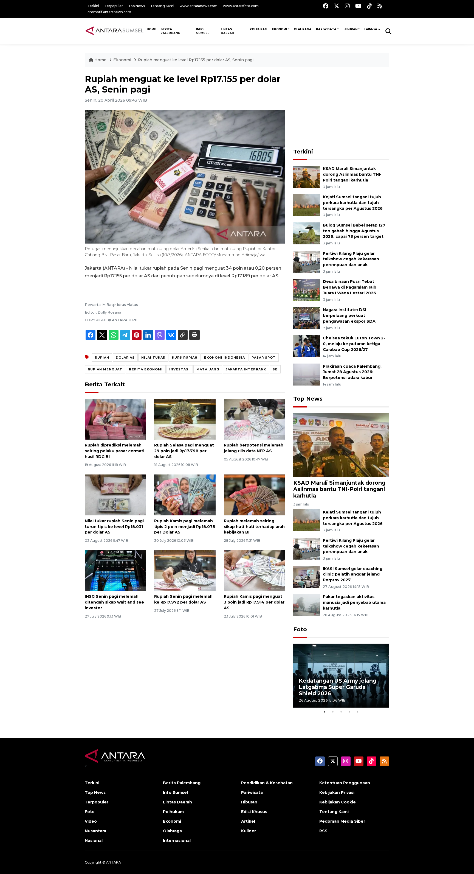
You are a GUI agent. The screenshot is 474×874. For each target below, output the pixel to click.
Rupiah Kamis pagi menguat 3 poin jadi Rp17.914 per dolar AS (254, 602)
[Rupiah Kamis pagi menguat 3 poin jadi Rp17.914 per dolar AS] (254, 570)
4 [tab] (349, 711)
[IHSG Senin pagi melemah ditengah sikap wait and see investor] (115, 570)
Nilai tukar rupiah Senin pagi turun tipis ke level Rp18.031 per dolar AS (114, 526)
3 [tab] (341, 711)
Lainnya (370, 29)
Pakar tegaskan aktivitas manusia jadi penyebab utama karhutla (354, 602)
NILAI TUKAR (153, 357)
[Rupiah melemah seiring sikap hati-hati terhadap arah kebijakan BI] (254, 494)
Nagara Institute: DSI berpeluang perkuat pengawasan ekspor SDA (349, 315)
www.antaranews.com (199, 6)
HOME (151, 29)
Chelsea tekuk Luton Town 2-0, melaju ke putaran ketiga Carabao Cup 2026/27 (354, 344)
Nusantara (95, 830)
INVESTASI (179, 369)
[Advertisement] (341, 108)
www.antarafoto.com (241, 6)
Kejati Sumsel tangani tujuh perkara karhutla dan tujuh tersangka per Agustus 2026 (353, 202)
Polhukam (258, 29)
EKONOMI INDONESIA (224, 357)
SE (275, 369)
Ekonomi (279, 29)
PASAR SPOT (264, 357)
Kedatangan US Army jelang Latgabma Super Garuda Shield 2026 (337, 687)
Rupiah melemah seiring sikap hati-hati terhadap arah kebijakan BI (254, 526)
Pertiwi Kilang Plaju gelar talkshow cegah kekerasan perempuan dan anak (351, 259)
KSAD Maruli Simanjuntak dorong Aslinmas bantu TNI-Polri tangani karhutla (352, 174)
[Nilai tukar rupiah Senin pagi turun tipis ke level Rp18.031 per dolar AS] (115, 494)
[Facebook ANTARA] (325, 6)
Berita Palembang (170, 31)
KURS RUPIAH (185, 357)
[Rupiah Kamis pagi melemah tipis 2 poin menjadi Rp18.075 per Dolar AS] (184, 494)
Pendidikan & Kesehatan (267, 782)
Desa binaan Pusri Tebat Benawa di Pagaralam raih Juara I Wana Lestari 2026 (349, 287)
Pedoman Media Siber (342, 821)
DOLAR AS (125, 357)
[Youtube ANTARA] (358, 6)
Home (100, 59)
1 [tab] (325, 711)
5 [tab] (357, 711)
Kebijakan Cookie (337, 802)
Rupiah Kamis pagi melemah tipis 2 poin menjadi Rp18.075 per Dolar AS (184, 526)
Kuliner (248, 830)
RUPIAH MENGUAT (105, 369)
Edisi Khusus (254, 811)
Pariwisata (326, 29)
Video (91, 821)
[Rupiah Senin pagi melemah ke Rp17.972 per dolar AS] (184, 570)
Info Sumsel (202, 31)
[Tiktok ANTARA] (369, 6)
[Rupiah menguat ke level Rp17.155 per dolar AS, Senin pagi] (341, 444)
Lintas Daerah (227, 31)
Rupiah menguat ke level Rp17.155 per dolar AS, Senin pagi (195, 59)
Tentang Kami (162, 6)
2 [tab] (333, 711)
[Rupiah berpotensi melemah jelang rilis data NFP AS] (254, 418)
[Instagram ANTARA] (347, 6)
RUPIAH (102, 357)
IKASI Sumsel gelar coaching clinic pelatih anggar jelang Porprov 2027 (352, 574)
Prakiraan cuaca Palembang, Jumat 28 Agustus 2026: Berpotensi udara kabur (352, 372)
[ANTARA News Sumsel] (114, 31)
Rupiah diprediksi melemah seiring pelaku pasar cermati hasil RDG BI (114, 451)
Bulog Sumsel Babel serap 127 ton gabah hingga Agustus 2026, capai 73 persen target (354, 231)
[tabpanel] (341, 676)
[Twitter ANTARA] (336, 6)
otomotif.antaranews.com (109, 12)
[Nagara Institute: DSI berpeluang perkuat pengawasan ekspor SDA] (306, 317)
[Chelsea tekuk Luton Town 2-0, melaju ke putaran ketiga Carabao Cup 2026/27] (306, 345)
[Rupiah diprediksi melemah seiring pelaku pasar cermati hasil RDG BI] (115, 418)
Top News (136, 6)
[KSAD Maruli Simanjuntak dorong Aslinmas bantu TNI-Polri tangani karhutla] (306, 176)
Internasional (177, 840)
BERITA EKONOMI (146, 369)
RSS (323, 830)
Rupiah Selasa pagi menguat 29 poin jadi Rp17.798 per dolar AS (184, 451)
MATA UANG (207, 369)
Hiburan (350, 29)
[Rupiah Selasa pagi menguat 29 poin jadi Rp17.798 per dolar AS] (184, 418)
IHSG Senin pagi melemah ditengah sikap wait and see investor (114, 602)
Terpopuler (114, 6)
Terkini (93, 6)
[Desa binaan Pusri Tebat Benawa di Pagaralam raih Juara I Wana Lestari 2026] (306, 289)
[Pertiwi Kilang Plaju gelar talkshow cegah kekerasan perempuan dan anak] (306, 261)
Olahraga (302, 29)
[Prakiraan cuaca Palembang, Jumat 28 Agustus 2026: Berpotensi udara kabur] (306, 374)
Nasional (94, 840)
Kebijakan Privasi (336, 792)
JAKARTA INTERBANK (246, 369)
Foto (300, 629)
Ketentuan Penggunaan (344, 782)
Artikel (248, 821)
